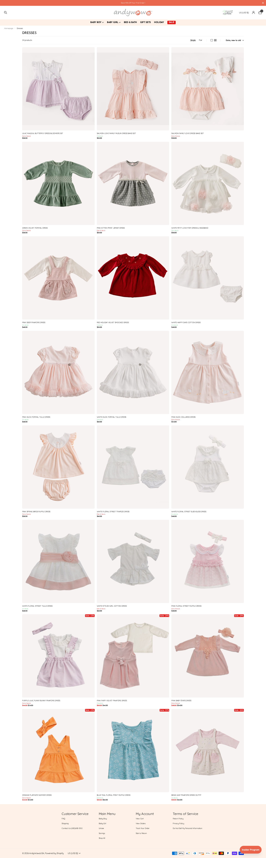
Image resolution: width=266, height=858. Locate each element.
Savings (102, 833)
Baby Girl (112, 22)
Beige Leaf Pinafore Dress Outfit (186, 795)
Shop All (102, 838)
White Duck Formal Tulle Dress (111, 417)
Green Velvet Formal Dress (35, 228)
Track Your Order (142, 828)
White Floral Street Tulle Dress (37, 606)
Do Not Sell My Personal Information (187, 828)
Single (193, 40)
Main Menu (107, 814)
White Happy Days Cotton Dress (185, 322)
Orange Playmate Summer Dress (37, 795)
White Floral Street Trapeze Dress (113, 511)
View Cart (140, 818)
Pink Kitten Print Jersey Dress (111, 228)
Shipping (65, 823)
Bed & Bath (130, 22)
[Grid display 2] (215, 40)
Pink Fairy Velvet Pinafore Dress (112, 700)
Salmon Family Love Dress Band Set (187, 133)
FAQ (63, 818)
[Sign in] (253, 12)
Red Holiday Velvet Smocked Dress (113, 322)
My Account (145, 814)
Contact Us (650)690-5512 (72, 828)
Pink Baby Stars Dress (181, 700)
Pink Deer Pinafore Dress (33, 322)
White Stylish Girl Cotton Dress (112, 606)
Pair (200, 40)
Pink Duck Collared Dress (183, 417)
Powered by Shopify (54, 853)
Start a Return (141, 833)
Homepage (8, 28)
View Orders (141, 823)
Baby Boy (95, 22)
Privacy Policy (178, 823)
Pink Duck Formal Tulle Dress (36, 417)
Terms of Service (185, 814)
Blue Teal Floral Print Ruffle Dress (113, 795)
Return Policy (178, 818)
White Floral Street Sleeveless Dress (188, 511)
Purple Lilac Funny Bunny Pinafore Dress (41, 700)
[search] (5, 12)
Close (263, 3)
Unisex (101, 828)
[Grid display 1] (212, 40)
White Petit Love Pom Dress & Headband (189, 228)
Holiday (159, 22)
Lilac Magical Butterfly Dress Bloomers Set (42, 133)
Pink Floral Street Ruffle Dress (186, 606)
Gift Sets (145, 22)
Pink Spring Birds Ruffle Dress (36, 511)
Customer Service (75, 814)
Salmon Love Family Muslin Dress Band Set (116, 133)
